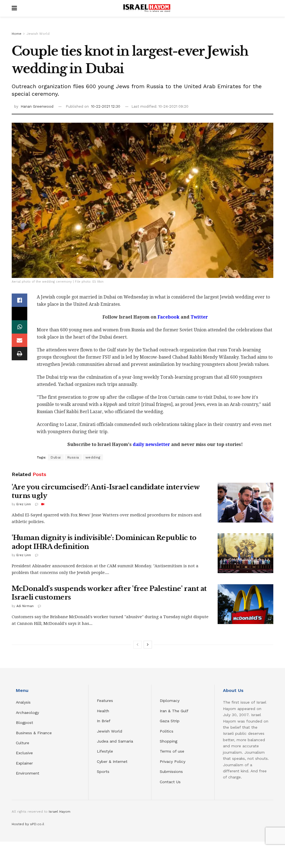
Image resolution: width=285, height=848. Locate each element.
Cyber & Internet (112, 761)
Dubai (56, 457)
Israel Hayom (59, 812)
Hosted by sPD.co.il (28, 824)
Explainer (24, 763)
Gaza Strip (170, 721)
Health (103, 711)
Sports (103, 771)
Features (105, 700)
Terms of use (172, 751)
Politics (166, 731)
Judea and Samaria (115, 741)
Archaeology (27, 712)
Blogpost (24, 722)
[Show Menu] (14, 8)
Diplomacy (170, 700)
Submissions (171, 771)
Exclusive (24, 753)
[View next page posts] (148, 645)
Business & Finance (34, 733)
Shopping (168, 741)
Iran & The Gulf (174, 711)
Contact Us (170, 782)
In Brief (103, 721)
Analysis (24, 702)
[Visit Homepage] (147, 8)
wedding (92, 457)
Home (16, 34)
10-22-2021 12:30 (105, 106)
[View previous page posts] (137, 645)
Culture (22, 743)
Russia (73, 457)
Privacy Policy (172, 761)
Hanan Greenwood (37, 106)
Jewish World (38, 34)
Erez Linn (23, 504)
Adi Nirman (25, 606)
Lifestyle (105, 751)
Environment (27, 773)
